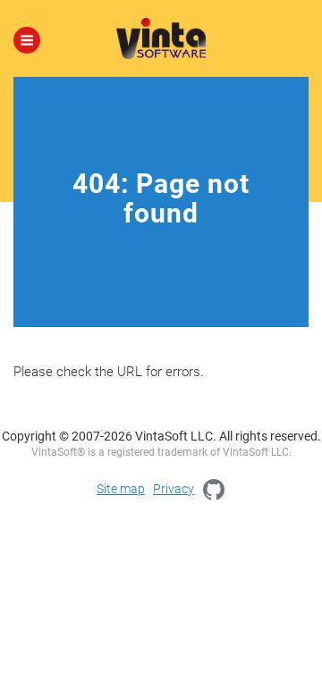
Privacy (173, 489)
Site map (121, 489)
